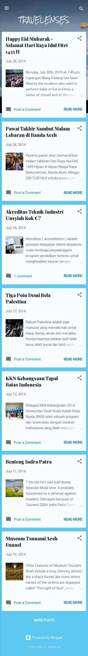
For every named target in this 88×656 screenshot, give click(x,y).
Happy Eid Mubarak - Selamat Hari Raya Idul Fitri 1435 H (37, 45)
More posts (44, 620)
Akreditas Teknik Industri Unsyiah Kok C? (34, 214)
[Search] (81, 9)
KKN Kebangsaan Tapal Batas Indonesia (32, 381)
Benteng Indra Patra (29, 461)
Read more (73, 109)
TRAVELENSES (44, 19)
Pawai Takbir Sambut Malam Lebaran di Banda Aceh (38, 131)
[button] (79, 39)
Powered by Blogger (47, 638)
